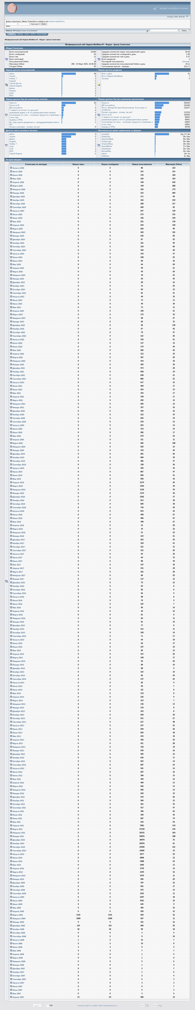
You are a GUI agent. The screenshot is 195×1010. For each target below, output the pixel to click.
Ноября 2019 (18, 457)
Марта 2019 (17, 486)
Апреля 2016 (18, 611)
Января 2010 (18, 879)
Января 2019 (18, 493)
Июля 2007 (17, 986)
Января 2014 (18, 708)
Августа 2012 (18, 768)
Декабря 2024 (18, 239)
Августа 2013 (18, 726)
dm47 (11, 93)
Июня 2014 (17, 690)
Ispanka (12, 91)
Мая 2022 (16, 350)
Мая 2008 (16, 951)
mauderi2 (105, 134)
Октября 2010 (18, 847)
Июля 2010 (17, 858)
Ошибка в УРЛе (16, 120)
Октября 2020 (18, 418)
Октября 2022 (18, 332)
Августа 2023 (18, 297)
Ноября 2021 (18, 372)
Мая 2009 (16, 908)
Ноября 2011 (18, 801)
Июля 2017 (17, 558)
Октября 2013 (18, 718)
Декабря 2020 (18, 411)
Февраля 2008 (18, 961)
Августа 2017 (18, 554)
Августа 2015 (18, 640)
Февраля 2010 (18, 876)
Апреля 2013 (18, 740)
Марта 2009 (17, 915)
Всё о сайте (107, 74)
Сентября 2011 (19, 808)
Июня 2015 (17, 647)
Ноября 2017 (18, 543)
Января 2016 (18, 622)
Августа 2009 (18, 897)
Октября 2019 (18, 461)
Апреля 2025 (18, 225)
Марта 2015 (17, 658)
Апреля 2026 (18, 182)
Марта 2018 (17, 529)
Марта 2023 (17, 315)
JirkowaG (186, 61)
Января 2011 (18, 836)
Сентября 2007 (19, 979)
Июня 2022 (17, 347)
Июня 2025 (17, 218)
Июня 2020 (17, 432)
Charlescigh (106, 141)
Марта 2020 (17, 443)
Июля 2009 (17, 901)
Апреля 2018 (18, 525)
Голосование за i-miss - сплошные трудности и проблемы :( (35, 115)
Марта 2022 (17, 357)
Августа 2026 (18, 168)
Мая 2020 (16, 436)
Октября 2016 (18, 590)
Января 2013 (18, 751)
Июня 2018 (17, 518)
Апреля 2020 (18, 440)
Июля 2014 (17, 686)
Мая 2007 (16, 994)
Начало (11, 34)
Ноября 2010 (18, 843)
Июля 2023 (17, 300)
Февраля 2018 (18, 533)
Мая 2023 (16, 307)
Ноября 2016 (18, 586)
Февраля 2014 (18, 704)
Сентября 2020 (19, 422)
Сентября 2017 (19, 550)
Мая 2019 (16, 479)
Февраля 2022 (18, 361)
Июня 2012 (17, 776)
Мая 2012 (16, 779)
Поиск (27, 34)
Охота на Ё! (14, 105)
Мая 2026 (16, 179)
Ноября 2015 (18, 629)
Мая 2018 (16, 522)
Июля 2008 (17, 944)
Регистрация (42, 34)
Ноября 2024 (18, 243)
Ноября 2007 (18, 972)
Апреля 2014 (18, 697)
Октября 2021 (18, 375)
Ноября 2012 (18, 758)
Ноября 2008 (18, 929)
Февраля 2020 (18, 447)
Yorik (11, 149)
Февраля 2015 (18, 661)
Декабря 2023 (18, 282)
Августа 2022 (18, 340)
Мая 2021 (16, 393)
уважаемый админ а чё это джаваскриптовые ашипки (32, 113)
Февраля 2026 (18, 189)
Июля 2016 (17, 600)
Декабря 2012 (18, 754)
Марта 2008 (17, 958)
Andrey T (13, 78)
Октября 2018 (18, 504)
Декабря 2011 (18, 797)
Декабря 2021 (18, 368)
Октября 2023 (18, 289)
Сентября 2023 (19, 293)
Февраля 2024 (18, 275)
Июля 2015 (17, 643)
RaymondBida (107, 139)
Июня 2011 (17, 818)
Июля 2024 (17, 257)
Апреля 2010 (18, 868)
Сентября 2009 (19, 893)
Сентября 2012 (19, 765)
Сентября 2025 (19, 207)
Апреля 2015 (18, 654)
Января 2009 (18, 922)
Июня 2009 (17, 904)
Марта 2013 (17, 743)
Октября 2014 (18, 675)
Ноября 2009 (18, 886)
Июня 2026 (17, 175)
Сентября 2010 (19, 851)
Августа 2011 (18, 811)
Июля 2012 (17, 772)
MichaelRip (106, 151)
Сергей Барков (15, 86)
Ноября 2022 (18, 329)
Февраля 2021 (18, 404)
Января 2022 (18, 365)
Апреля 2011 (18, 826)
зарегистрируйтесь (57, 21)
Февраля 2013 (18, 747)
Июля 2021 (17, 386)
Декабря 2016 (18, 583)
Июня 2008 (17, 947)
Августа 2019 (18, 468)
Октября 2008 (18, 933)
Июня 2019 (17, 475)
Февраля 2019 (18, 490)
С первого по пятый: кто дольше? (23, 110)
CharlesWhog (107, 144)
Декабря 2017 (18, 540)
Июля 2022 (17, 343)
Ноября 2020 (18, 415)
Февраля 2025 (18, 232)
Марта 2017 (17, 572)
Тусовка (105, 78)
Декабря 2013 (18, 711)
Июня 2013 (17, 733)
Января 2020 (18, 450)
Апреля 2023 (18, 311)
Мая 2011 (16, 822)
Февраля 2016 (18, 618)
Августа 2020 (18, 425)
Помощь (20, 34)
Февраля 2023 (18, 318)
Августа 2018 (18, 511)
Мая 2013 (16, 736)
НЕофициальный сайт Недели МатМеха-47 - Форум (25, 39)
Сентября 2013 (19, 722)
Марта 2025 (17, 229)
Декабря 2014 (18, 668)
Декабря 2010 (18, 840)
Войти (33, 34)
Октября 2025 (18, 204)
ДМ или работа (15, 108)
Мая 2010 (16, 865)
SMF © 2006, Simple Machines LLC (105, 1005)
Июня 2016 (17, 604)
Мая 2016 (16, 608)
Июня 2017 (17, 561)
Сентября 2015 (19, 636)
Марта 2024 (17, 272)
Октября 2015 (18, 633)
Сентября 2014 (19, 679)
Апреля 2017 (18, 568)
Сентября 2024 (19, 250)
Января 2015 (18, 665)
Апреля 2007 (18, 997)
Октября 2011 (18, 804)
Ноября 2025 (18, 200)
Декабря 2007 (18, 969)
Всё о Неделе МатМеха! (112, 76)
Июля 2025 (17, 214)
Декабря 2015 (18, 625)
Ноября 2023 (18, 286)
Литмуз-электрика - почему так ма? (24, 127)
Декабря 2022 (18, 325)
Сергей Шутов (15, 83)
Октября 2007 (18, 976)
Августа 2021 (18, 382)
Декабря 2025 (18, 197)
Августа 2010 (18, 854)
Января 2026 (18, 193)
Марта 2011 (17, 829)
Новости (12, 103)
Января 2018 (18, 536)
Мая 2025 (16, 222)
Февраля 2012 (18, 790)
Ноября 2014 (18, 672)
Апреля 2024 (18, 268)
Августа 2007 (18, 983)
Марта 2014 (17, 700)
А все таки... (14, 117)
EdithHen (105, 156)
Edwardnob (106, 149)
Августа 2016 (18, 597)
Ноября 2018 (18, 500)
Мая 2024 (16, 264)
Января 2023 (18, 322)
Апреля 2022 (18, 354)
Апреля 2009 (18, 911)
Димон (12, 88)
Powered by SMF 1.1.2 (85, 1005)
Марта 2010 (17, 872)
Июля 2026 (17, 172)
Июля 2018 (17, 515)
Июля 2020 (17, 429)
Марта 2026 (17, 186)
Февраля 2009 (18, 919)
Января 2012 (18, 793)
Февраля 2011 (18, 833)
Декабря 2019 (18, 454)
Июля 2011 (17, 815)
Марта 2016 (17, 615)
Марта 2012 (17, 786)
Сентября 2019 (19, 465)
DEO (11, 95)
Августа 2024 (18, 254)
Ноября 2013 (18, 715)
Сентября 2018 (19, 508)
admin (11, 74)
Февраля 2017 (18, 575)
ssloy (11, 146)
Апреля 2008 (18, 954)
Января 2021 (18, 407)
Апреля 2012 (18, 783)
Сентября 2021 (19, 379)
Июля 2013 (17, 729)
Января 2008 (18, 965)
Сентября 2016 (19, 593)
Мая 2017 (16, 565)
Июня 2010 (17, 861)
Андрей (12, 81)
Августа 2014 (18, 683)
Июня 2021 (17, 390)
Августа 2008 (18, 940)
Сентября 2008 (19, 936)
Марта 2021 (17, 400)
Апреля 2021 (18, 397)
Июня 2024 (17, 261)
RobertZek (106, 137)
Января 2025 (18, 236)
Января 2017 (18, 579)
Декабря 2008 (18, 926)
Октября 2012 (18, 761)
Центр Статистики (53, 39)
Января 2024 (18, 279)
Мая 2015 (16, 650)
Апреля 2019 (18, 482)
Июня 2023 (17, 304)
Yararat (12, 76)
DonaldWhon (107, 146)
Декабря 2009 (18, 883)
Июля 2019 (17, 472)
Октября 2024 (18, 247)
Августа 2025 (18, 211)
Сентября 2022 (19, 336)
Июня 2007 (17, 990)
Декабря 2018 (18, 497)
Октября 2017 (18, 547)
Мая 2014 (16, 693)
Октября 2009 (18, 890)
